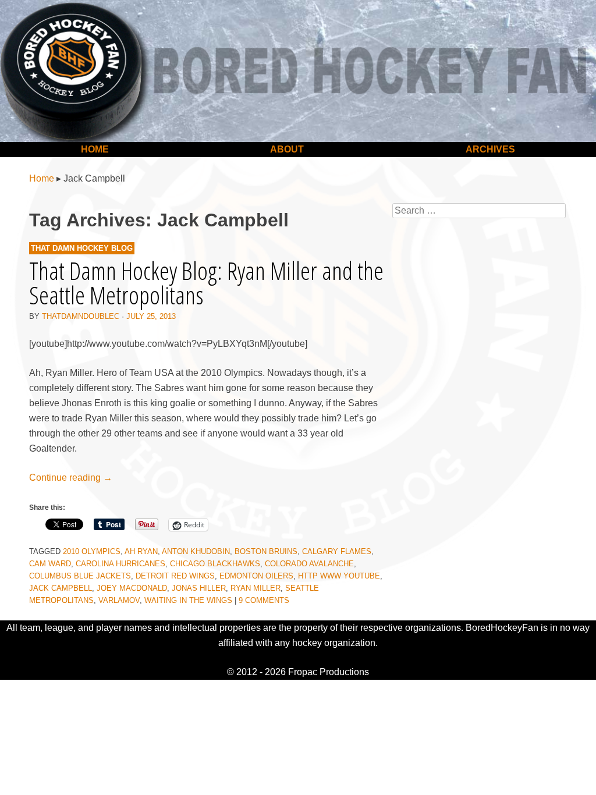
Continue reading (70, 477)
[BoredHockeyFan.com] (298, 71)
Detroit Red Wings (175, 576)
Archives (490, 149)
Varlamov (119, 600)
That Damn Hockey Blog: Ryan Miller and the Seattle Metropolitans (206, 282)
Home (95, 149)
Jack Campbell (60, 588)
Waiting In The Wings (188, 600)
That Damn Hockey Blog (82, 248)
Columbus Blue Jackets (80, 576)
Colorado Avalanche (309, 563)
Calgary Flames (336, 551)
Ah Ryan (141, 551)
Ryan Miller (255, 588)
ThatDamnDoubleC (80, 316)
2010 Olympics (91, 551)
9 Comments (264, 600)
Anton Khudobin (196, 551)
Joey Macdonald (132, 588)
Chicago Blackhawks (215, 563)
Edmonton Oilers (256, 576)
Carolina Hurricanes (120, 563)
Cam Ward (50, 563)
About (287, 149)
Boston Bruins (266, 551)
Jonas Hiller (199, 588)
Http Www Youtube (339, 576)
